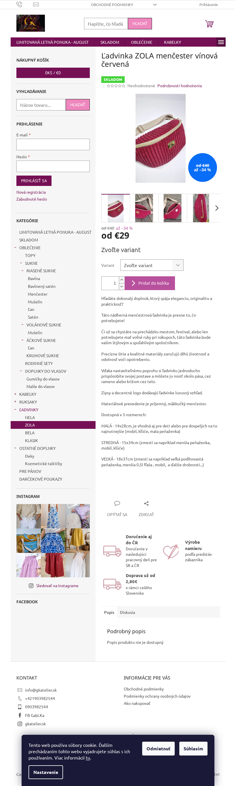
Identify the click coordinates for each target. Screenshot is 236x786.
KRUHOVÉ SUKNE (42, 355)
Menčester (37, 293)
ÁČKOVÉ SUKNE (41, 340)
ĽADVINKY (28, 409)
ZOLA (30, 424)
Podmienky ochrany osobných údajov (157, 696)
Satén (33, 316)
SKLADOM (28, 239)
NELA (30, 417)
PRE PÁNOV (30, 471)
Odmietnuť (158, 748)
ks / (53, 72)
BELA (30, 432)
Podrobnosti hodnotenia (179, 85)
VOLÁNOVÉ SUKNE (43, 324)
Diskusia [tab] (127, 612)
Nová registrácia (31, 192)
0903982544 (36, 706)
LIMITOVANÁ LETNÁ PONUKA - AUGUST (55, 232)
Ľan (31, 309)
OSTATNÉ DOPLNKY (37, 448)
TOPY (30, 255)
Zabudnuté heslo (31, 198)
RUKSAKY (28, 401)
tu (88, 757)
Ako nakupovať (137, 703)
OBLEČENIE (30, 247)
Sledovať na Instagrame (57, 585)
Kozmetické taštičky (43, 463)
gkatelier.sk (35, 723)
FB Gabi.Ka (34, 715)
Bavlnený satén (42, 286)
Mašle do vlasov (40, 386)
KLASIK (31, 440)
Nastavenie (45, 772)
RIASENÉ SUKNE (41, 270)
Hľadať (139, 23)
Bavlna (34, 278)
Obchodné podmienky (112, 4)
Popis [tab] (109, 612)
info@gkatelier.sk (41, 689)
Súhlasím (193, 748)
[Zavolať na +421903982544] (24, 3)
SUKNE (31, 263)
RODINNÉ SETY (39, 363)
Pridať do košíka (153, 283)
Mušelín (35, 301)
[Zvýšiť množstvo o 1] (122, 280)
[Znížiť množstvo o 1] (122, 286)
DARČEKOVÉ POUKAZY (40, 479)
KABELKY (27, 394)
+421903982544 (40, 698)
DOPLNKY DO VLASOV (45, 371)
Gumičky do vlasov (43, 378)
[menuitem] (52, 42)
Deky (29, 455)
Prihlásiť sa (34, 180)
